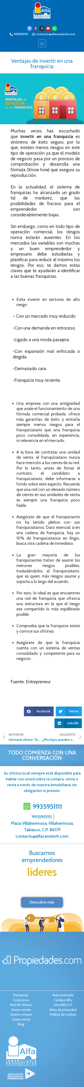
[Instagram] (42, 28)
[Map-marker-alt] (29, 28)
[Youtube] (48, 28)
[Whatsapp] (54, 28)
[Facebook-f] (35, 28)
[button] (42, 43)
